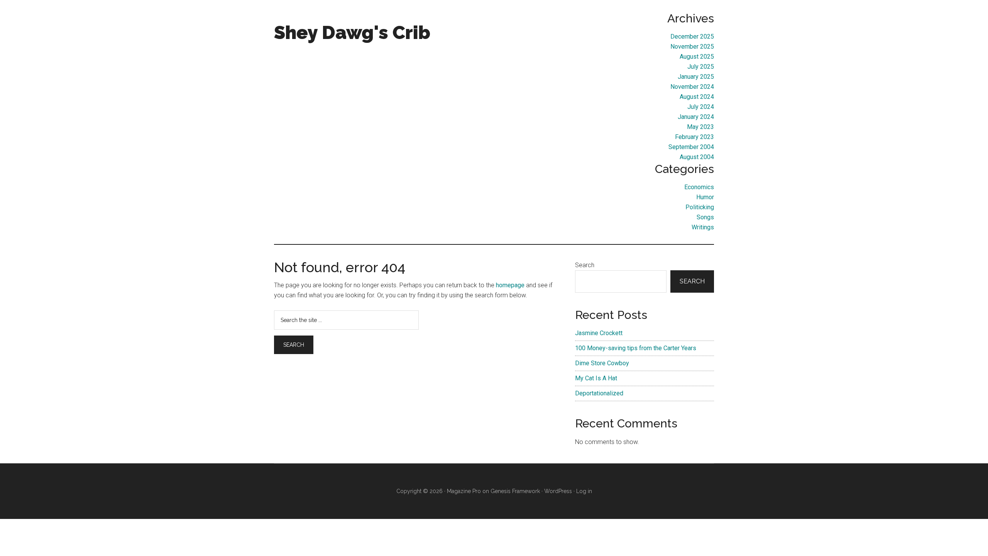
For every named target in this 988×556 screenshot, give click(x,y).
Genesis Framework (515, 491)
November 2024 (692, 86)
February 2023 (694, 137)
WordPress (558, 491)
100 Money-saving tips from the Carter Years (635, 348)
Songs (705, 217)
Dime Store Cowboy (602, 363)
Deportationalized (599, 393)
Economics (699, 187)
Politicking (699, 207)
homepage (510, 285)
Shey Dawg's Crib (352, 32)
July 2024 (700, 106)
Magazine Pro (464, 491)
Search (584, 265)
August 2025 (697, 56)
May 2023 (700, 127)
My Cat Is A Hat (596, 378)
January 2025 (696, 76)
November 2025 (692, 46)
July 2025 (700, 66)
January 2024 (696, 116)
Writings (703, 227)
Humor (705, 197)
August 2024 (697, 96)
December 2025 (692, 36)
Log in (584, 491)
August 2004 (697, 157)
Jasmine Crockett (599, 333)
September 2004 (691, 147)
